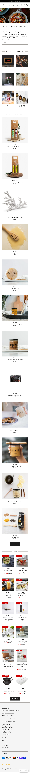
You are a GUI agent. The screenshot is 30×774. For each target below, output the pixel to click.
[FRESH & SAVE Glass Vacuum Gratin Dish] (22, 681)
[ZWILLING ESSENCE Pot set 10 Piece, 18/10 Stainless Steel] (22, 655)
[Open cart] (27, 5)
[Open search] (22, 5)
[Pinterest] (6, 764)
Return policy (5, 740)
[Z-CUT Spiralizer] (8, 632)
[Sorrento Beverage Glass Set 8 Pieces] (8, 584)
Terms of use (5, 745)
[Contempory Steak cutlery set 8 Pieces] (8, 655)
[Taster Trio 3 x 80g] (15, 521)
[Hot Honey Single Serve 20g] (15, 379)
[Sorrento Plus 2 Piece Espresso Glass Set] (8, 608)
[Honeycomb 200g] (15, 272)
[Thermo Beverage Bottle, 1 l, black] (22, 608)
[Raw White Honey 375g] (15, 415)
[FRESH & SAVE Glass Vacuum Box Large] (22, 584)
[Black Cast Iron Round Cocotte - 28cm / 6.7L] (8, 561)
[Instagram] (5, 764)
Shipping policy (5, 747)
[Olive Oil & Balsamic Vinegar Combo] (15, 130)
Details (20, 1)
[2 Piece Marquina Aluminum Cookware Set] (8, 681)
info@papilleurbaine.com (8, 713)
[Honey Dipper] (15, 237)
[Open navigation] (3, 5)
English (4, 753)
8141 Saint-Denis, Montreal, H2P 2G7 (10, 710)
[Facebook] (2, 764)
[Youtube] (9, 764)
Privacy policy (5, 743)
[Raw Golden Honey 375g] (15, 450)
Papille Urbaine (14, 769)
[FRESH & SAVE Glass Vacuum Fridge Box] (22, 561)
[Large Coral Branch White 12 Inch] (15, 201)
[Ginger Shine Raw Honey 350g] (15, 486)
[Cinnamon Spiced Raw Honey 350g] (15, 343)
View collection (15, 544)
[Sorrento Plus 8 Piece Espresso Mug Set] (22, 632)
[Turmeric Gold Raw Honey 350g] (15, 308)
